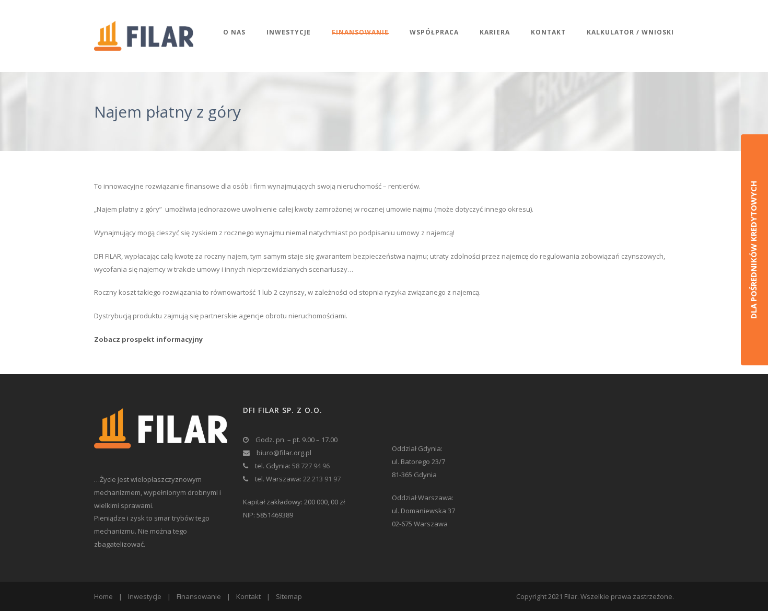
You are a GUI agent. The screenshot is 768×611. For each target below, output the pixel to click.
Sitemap (289, 596)
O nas (234, 32)
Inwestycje (288, 32)
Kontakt (548, 32)
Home (103, 596)
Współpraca (434, 32)
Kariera (495, 32)
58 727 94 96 (311, 465)
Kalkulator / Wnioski (630, 32)
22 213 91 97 (322, 478)
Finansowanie (360, 32)
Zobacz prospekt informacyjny (148, 339)
